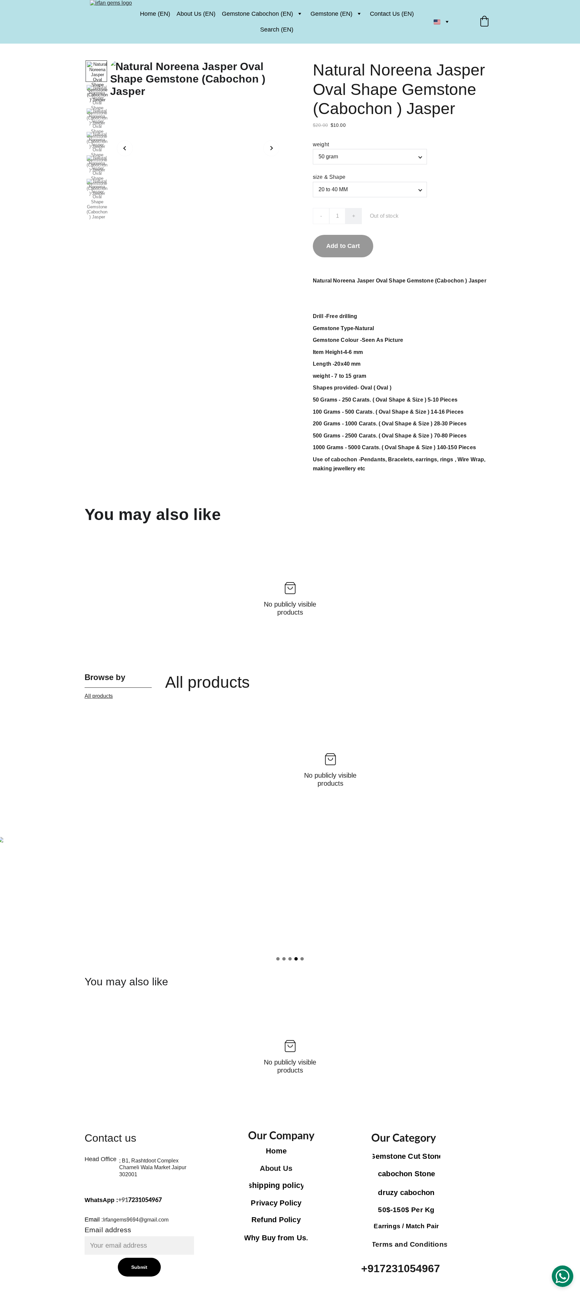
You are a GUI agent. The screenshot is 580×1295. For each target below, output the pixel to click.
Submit (139, 1267)
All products (99, 696)
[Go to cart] (484, 22)
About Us (276, 1168)
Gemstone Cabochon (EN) (257, 13)
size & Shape (329, 177)
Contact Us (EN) (392, 13)
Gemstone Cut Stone (406, 1156)
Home (276, 1151)
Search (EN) (276, 29)
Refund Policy (276, 1219)
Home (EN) (155, 13)
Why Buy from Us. (276, 1238)
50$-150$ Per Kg (406, 1209)
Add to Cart (343, 246)
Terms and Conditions (409, 1244)
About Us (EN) (196, 13)
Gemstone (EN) (331, 13)
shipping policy (276, 1185)
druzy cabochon (406, 1192)
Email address (108, 1230)
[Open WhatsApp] (562, 1276)
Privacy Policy (276, 1203)
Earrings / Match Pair (406, 1226)
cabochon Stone (406, 1174)
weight (321, 144)
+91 (123, 1200)
